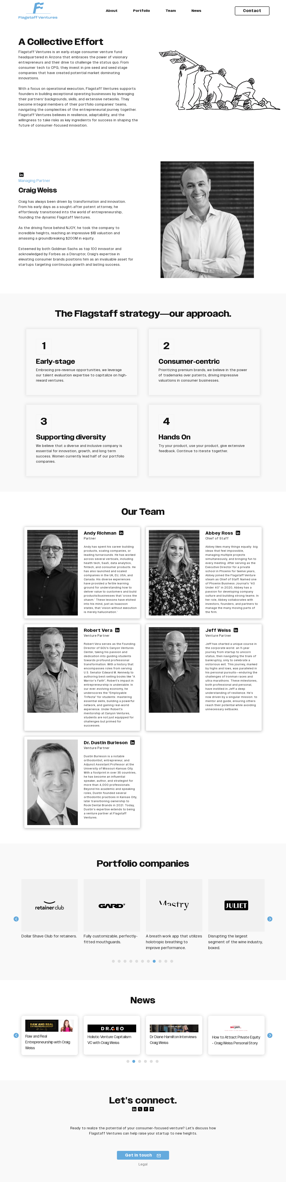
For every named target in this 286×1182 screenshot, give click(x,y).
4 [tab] (130, 961)
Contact (252, 11)
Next (269, 918)
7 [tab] (148, 961)
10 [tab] (165, 961)
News (196, 10)
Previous (16, 918)
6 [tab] (142, 961)
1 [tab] (113, 961)
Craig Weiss (37, 190)
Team (171, 10)
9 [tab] (160, 961)
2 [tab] (119, 961)
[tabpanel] (55, 916)
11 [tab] (171, 961)
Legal (143, 1164)
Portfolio (141, 10)
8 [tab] (154, 961)
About (112, 10)
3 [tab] (125, 961)
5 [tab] (136, 961)
